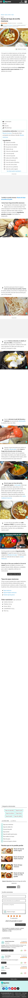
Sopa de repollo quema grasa (10, 834)
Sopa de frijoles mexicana (9, 593)
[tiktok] (18, 988)
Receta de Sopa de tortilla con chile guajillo (19, 875)
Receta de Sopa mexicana (18, 866)
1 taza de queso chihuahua (12, 162)
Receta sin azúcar (7, 133)
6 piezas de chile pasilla (11, 158)
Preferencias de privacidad (20, 994)
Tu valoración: (13, 918)
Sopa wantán (6, 832)
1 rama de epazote (10, 156)
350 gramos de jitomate (11, 145)
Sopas (12, 14)
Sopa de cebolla (18, 816)
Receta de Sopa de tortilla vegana (19, 850)
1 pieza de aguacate (10, 160)
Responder (11, 950)
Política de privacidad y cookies (8, 994)
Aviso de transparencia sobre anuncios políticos (11, 996)
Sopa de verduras (10, 813)
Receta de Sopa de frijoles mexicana (19, 858)
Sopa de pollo (9, 816)
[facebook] (3, 988)
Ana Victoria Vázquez (9, 25)
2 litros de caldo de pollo (11, 151)
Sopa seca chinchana (8, 825)
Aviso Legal (24, 993)
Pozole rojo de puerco (9, 595)
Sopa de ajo (19, 813)
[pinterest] (15, 988)
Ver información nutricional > (14, 171)
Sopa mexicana (7, 590)
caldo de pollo (21, 421)
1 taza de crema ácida (11, 165)
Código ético (24, 996)
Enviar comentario (20, 925)
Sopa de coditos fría (7, 827)
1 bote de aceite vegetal (11, 169)
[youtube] (12, 988)
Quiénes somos (18, 993)
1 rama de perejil (9, 154)
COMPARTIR (21, 2)
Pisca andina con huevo (8, 836)
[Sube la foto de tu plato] (18, 887)
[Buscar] (26, 2)
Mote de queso (6, 839)
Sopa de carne (19, 810)
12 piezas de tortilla (10, 143)
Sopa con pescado (9, 810)
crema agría (17, 485)
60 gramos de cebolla (11, 147)
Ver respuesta (4, 950)
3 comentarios (19, 23)
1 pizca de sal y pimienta (11, 167)
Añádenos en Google (21, 49)
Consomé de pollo (7, 829)
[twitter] (6, 988)
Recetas (2, 14)
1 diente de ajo (9, 149)
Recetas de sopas (12, 555)
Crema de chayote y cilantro (9, 841)
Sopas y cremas (7, 14)
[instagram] (9, 988)
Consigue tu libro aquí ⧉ (14, 574)
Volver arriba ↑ (14, 979)
